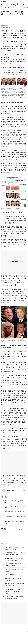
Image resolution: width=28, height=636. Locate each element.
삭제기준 (25, 529)
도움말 (20, 529)
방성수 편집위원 (4, 25)
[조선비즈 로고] (14, 4)
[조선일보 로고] (3, 1)
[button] (2, 4)
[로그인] (24, 4)
